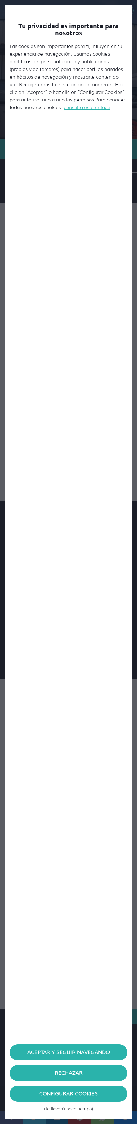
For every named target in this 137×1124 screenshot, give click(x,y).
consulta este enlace (87, 107)
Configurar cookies (68, 1096)
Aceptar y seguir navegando (68, 1052)
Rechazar (69, 1073)
